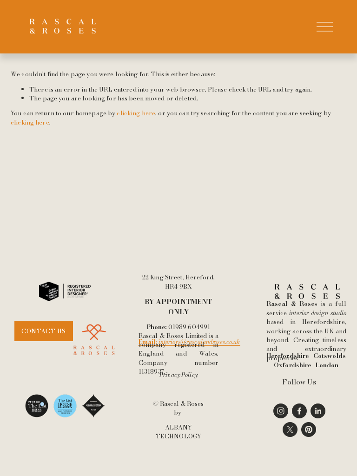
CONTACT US (43, 331)
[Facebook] (299, 410)
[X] (290, 429)
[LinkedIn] (318, 410)
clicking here (136, 113)
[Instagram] (280, 410)
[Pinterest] (308, 429)
